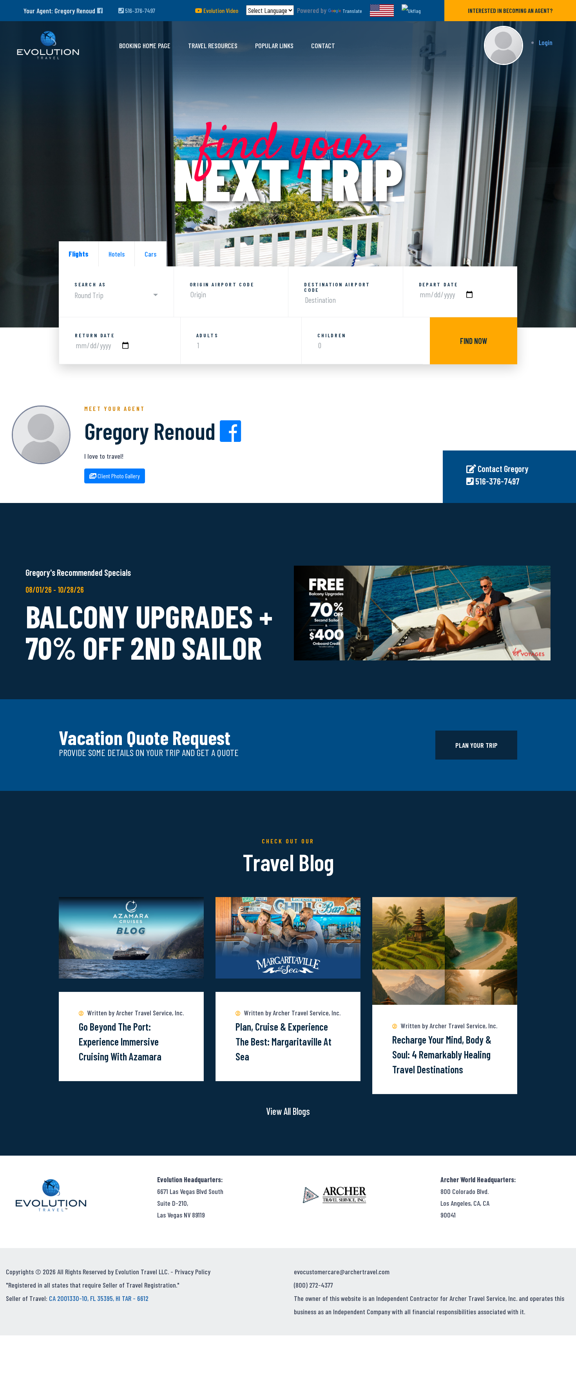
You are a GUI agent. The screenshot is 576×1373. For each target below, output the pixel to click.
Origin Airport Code (222, 284)
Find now (473, 341)
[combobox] (116, 295)
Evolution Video (220, 10)
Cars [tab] (150, 254)
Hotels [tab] (117, 254)
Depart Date (438, 284)
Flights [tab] (79, 254)
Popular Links (274, 45)
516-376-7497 (139, 10)
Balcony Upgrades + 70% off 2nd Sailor (149, 631)
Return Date (95, 335)
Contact (323, 45)
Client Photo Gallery (118, 475)
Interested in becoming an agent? (510, 10)
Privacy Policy (192, 1271)
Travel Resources (212, 45)
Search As (90, 284)
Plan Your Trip (476, 745)
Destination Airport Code (337, 287)
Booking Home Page (144, 45)
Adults (207, 335)
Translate (352, 10)
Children (331, 335)
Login (545, 42)
